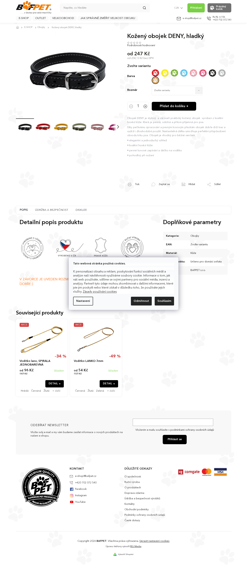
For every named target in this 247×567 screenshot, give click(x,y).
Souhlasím (164, 301)
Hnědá (25, 391)
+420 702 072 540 (86, 482)
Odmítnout (141, 301)
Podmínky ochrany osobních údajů (145, 515)
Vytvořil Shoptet (125, 554)
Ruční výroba (132, 482)
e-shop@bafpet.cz (85, 476)
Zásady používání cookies (100, 291)
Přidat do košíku (172, 106)
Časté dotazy (132, 520)
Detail (53, 383)
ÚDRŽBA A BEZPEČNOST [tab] (51, 210)
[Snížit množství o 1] (131, 107)
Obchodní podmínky (137, 509)
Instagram (81, 495)
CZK (177, 8)
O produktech (133, 487)
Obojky (195, 236)
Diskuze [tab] (81, 210)
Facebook (81, 489)
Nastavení (83, 301)
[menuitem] (24, 18)
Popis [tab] (24, 210)
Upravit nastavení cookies (154, 541)
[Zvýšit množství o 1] (145, 107)
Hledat (146, 9)
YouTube (80, 502)
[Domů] (18, 27)
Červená (36, 391)
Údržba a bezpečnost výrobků (142, 498)
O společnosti (133, 476)
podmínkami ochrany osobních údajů (192, 430)
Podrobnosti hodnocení (141, 45)
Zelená (100, 391)
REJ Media (135, 546)
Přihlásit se (175, 439)
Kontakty (130, 504)
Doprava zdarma (134, 493)
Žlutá (46, 391)
